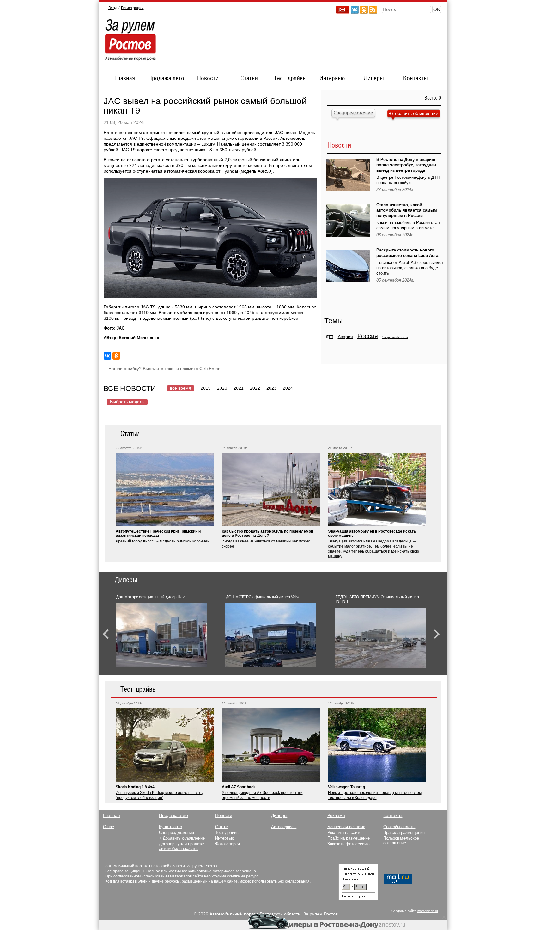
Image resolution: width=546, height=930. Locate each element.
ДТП (329, 337)
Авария (345, 336)
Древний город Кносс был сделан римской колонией (162, 541)
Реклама (336, 815)
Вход (112, 8)
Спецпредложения (176, 832)
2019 (206, 388)
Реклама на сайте (344, 832)
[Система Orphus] (358, 898)
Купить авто (170, 826)
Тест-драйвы (290, 78)
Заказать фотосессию (348, 843)
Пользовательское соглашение (401, 840)
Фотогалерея (227, 843)
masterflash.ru (427, 911)
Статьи (249, 78)
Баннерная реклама (346, 826)
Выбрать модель (127, 401)
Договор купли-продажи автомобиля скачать (181, 846)
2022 (255, 388)
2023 (271, 388)
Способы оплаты (399, 826)
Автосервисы (283, 826)
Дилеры (374, 78)
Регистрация (132, 8)
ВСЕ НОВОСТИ (130, 388)
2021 (239, 388)
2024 (288, 388)
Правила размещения (404, 832)
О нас (108, 826)
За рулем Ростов (395, 337)
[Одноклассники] (116, 356)
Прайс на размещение (348, 838)
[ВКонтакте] (107, 356)
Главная (124, 78)
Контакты (415, 78)
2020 (222, 388)
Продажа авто (166, 78)
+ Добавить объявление (182, 838)
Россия (367, 335)
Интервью (332, 78)
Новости (208, 78)
